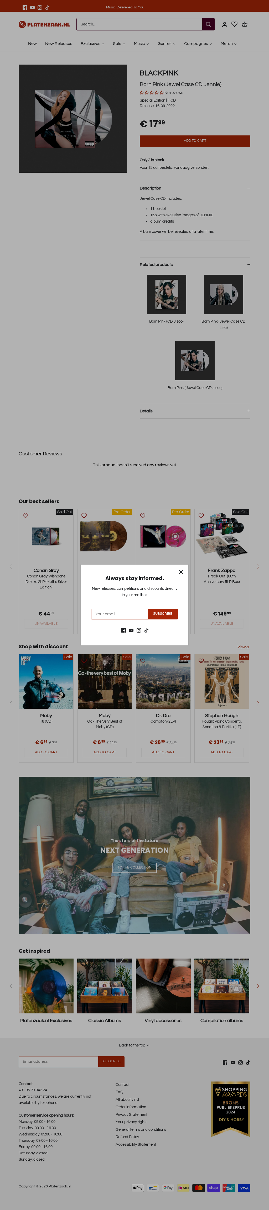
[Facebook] (123, 630)
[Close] (181, 572)
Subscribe (162, 613)
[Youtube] (131, 630)
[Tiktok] (146, 630)
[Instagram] (139, 630)
